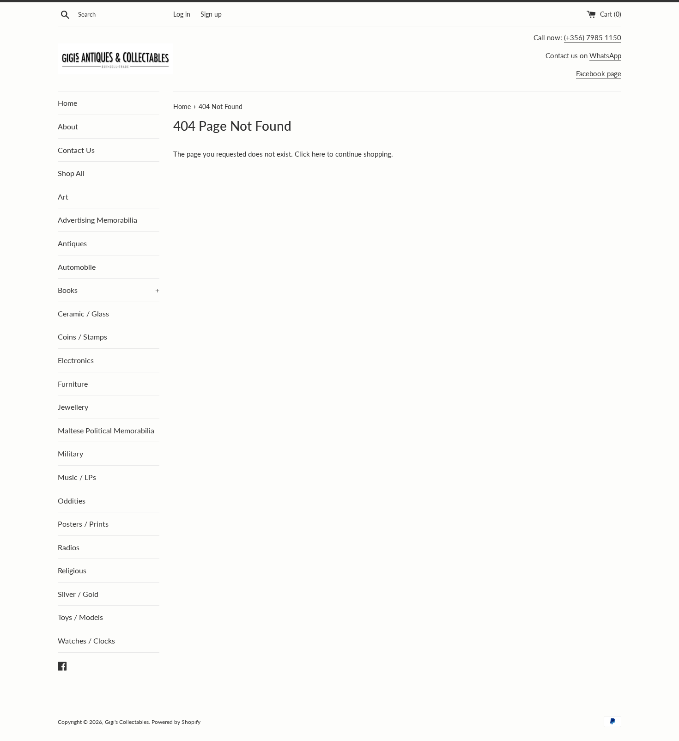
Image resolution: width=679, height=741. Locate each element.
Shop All (71, 173)
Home (67, 102)
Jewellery (73, 406)
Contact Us (76, 150)
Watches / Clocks (86, 640)
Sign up (211, 14)
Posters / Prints (83, 523)
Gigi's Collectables (127, 721)
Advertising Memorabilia (97, 219)
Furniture (73, 383)
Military (70, 453)
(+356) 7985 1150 (592, 37)
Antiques (72, 243)
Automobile (77, 266)
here (318, 154)
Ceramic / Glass (83, 313)
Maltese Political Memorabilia (106, 430)
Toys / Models (80, 617)
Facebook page (598, 73)
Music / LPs (77, 477)
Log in (181, 14)
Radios (68, 547)
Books (108, 289)
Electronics (76, 360)
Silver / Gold (78, 593)
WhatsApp (605, 55)
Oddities (71, 500)
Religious (72, 570)
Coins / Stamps (82, 336)
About (68, 126)
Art (63, 196)
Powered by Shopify (176, 721)
